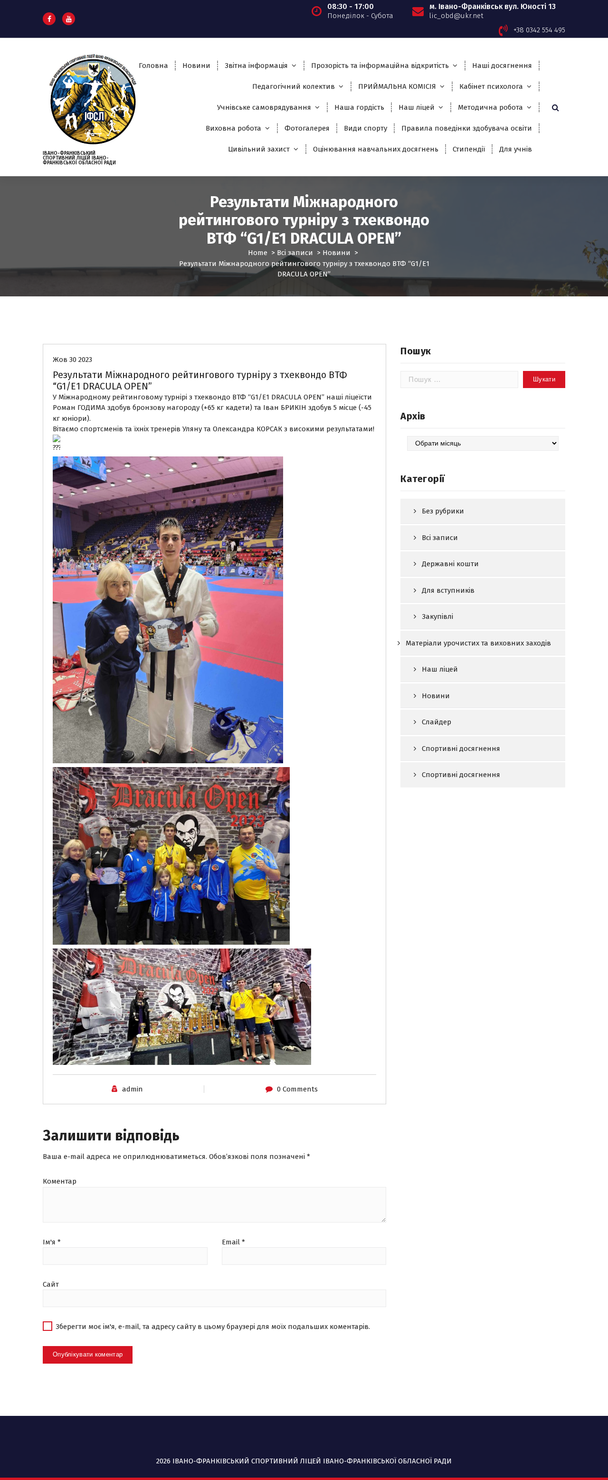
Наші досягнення (502, 65)
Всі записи (295, 252)
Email (233, 1242)
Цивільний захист (259, 149)
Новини (196, 65)
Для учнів (515, 149)
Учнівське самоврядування (264, 107)
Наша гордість (359, 107)
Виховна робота (233, 128)
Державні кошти (450, 564)
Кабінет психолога (491, 86)
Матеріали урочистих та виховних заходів (478, 643)
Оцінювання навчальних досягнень (375, 149)
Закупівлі (437, 616)
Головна (153, 65)
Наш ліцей (417, 107)
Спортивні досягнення (461, 748)
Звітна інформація (256, 65)
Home (257, 252)
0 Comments (297, 1089)
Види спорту (365, 128)
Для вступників (448, 590)
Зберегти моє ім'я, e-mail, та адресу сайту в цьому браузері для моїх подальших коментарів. (213, 1326)
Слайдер (436, 722)
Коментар (59, 1181)
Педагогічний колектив (293, 86)
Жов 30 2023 (72, 359)
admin (132, 1089)
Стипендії (469, 149)
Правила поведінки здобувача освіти (466, 128)
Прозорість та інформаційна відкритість (380, 65)
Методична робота (490, 107)
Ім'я (52, 1242)
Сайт (51, 1284)
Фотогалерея (307, 128)
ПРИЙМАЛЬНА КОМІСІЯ (397, 86)
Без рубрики (443, 511)
